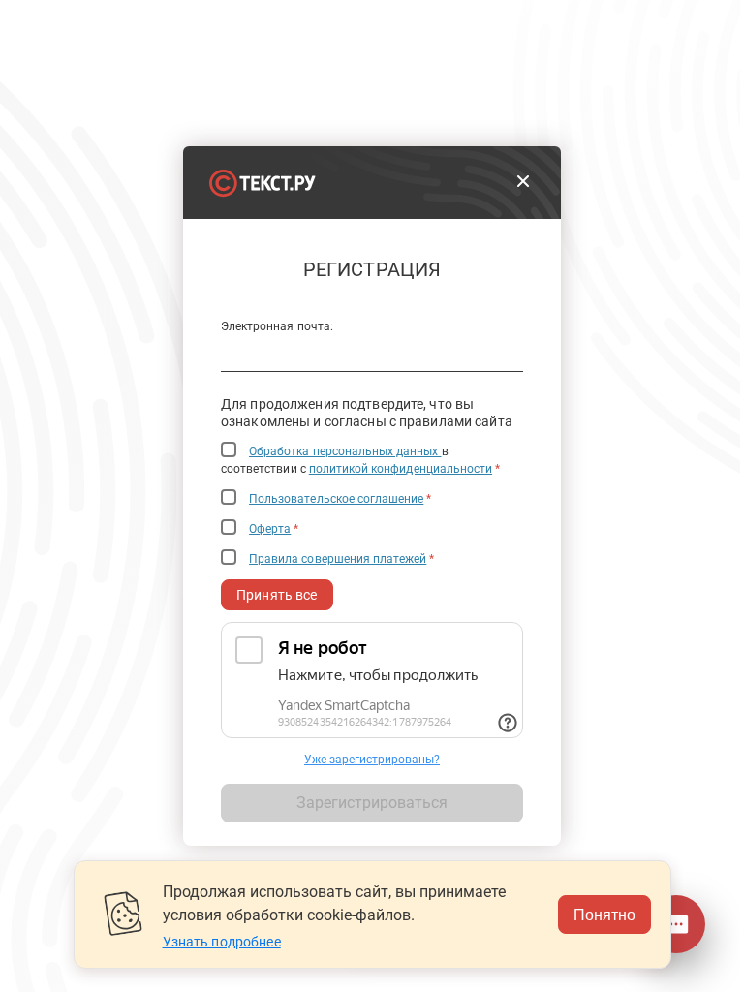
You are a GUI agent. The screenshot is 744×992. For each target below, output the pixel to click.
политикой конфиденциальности (400, 469)
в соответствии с (360, 460)
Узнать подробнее (222, 941)
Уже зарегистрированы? (372, 759)
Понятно (605, 914)
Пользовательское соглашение (336, 499)
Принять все (277, 595)
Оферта (270, 529)
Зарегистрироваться (372, 802)
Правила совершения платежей (337, 559)
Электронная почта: (277, 326)
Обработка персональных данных (345, 451)
